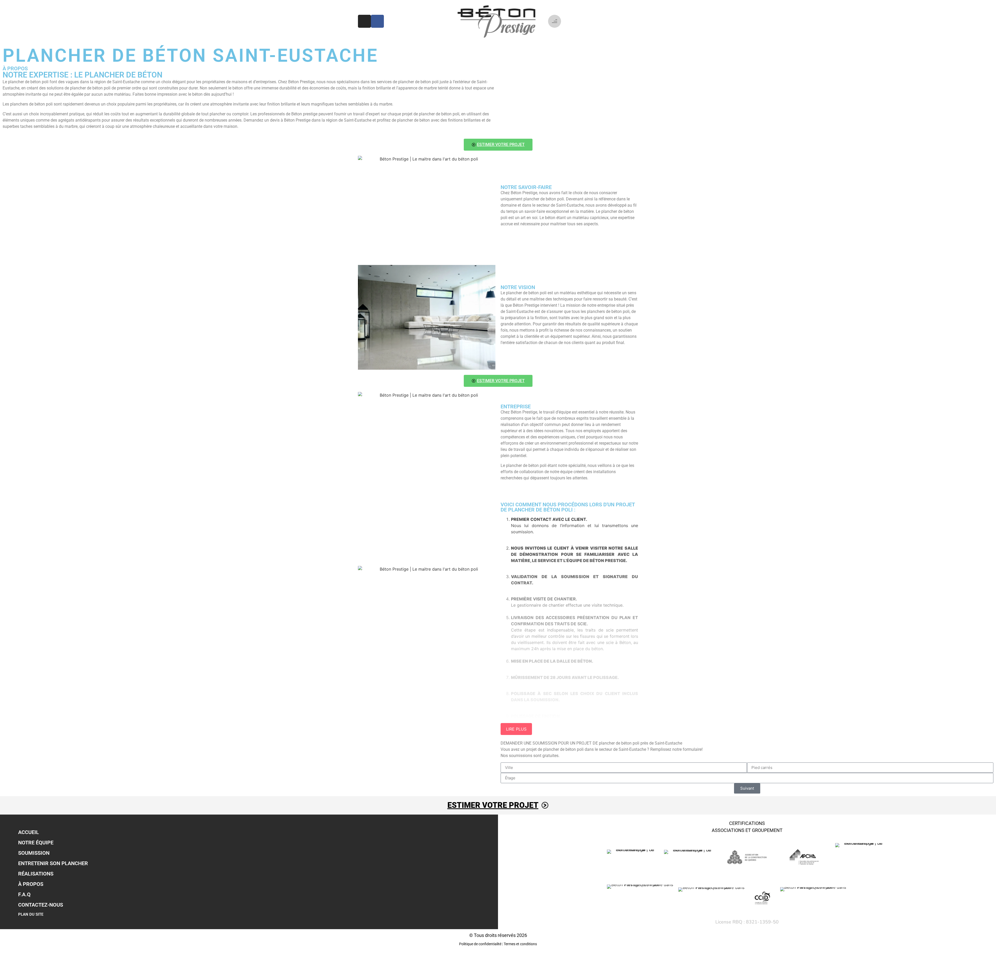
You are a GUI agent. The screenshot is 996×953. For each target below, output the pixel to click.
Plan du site (30, 914)
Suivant (747, 788)
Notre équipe (35, 842)
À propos (30, 884)
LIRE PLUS (516, 729)
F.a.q (24, 894)
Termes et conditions (520, 944)
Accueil (28, 832)
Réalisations (35, 874)
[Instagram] (364, 21)
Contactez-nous (40, 905)
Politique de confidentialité (480, 944)
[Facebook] (377, 21)
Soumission (34, 853)
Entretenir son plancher (53, 863)
